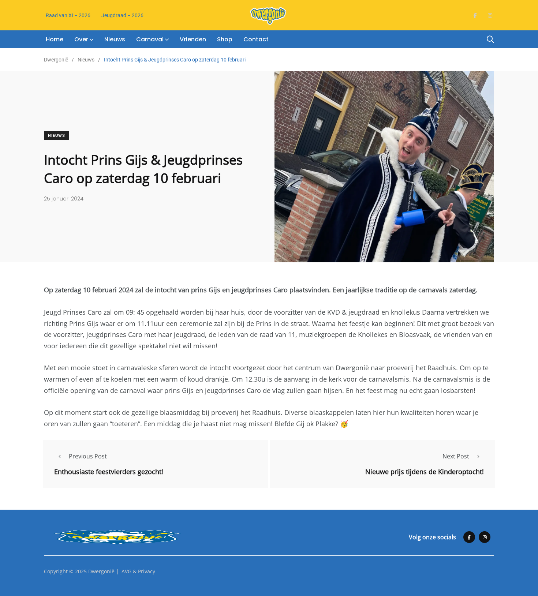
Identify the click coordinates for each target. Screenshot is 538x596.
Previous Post (88, 456)
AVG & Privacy (138, 571)
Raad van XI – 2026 (68, 15)
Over (81, 39)
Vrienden (193, 39)
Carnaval (150, 39)
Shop (224, 39)
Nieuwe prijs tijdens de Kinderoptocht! (424, 471)
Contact (256, 39)
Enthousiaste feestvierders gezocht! (108, 471)
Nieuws (114, 39)
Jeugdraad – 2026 (122, 15)
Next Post (455, 456)
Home (54, 39)
